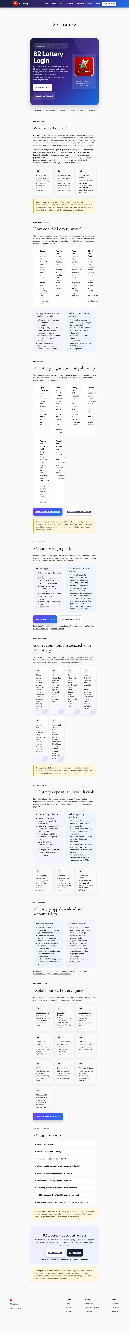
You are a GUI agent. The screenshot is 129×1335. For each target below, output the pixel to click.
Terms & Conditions (81, 1259)
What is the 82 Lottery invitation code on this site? (58, 1166)
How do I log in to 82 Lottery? (49, 1152)
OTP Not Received (40, 629)
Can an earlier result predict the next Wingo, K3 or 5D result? (63, 1202)
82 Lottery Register (61, 1014)
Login (72, 110)
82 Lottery (23, 3)
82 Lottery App (85, 1013)
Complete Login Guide (71, 619)
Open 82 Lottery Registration (47, 512)
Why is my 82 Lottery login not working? (54, 1181)
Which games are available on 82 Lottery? (55, 1173)
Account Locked (57, 629)
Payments (91, 110)
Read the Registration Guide (79, 512)
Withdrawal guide (64, 875)
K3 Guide (82, 1041)
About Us (44, 1259)
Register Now (75, 1253)
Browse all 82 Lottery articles (47, 1117)
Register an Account (44, 96)
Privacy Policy (66, 1259)
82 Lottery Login (42, 87)
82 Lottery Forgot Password (67, 626)
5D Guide (39, 1068)
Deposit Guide (62, 1068)
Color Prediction (63, 1041)
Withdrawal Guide (86, 1068)
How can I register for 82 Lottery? (51, 1159)
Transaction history (83, 876)
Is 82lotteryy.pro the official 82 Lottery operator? (58, 1195)
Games (81, 110)
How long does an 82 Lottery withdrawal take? (57, 1188)
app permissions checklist (60, 974)
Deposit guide (41, 875)
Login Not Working (86, 626)
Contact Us (54, 1259)
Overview (38, 110)
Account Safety (41, 1094)
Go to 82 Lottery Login (45, 619)
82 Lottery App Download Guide (70, 971)
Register (62, 110)
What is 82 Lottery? (45, 1144)
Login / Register (109, 4)
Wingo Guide (41, 1041)
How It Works (50, 110)
